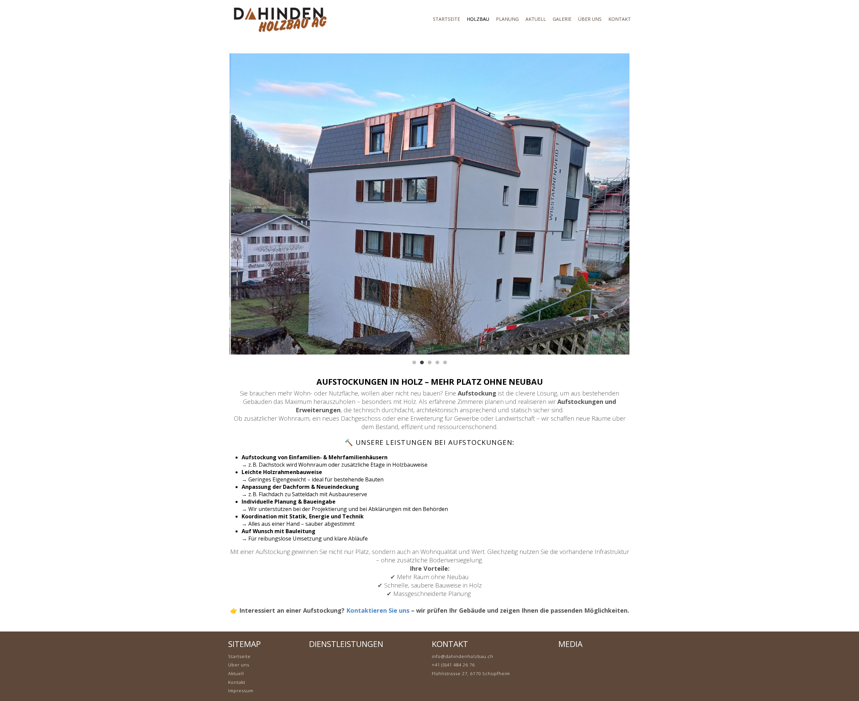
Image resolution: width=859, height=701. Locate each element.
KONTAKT (619, 19)
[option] (429, 204)
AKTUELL (535, 19)
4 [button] (437, 362)
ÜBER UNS (590, 19)
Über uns (238, 665)
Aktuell (236, 673)
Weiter (620, 203)
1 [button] (414, 362)
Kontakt (236, 682)
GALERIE (562, 19)
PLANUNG (507, 19)
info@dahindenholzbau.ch (462, 656)
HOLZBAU (478, 19)
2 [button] (421, 362)
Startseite (446, 19)
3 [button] (429, 362)
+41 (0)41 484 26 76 (453, 665)
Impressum (240, 691)
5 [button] (445, 362)
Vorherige (239, 203)
